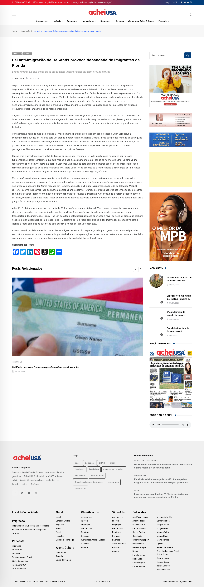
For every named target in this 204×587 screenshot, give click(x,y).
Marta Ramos (163, 540)
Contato (61, 581)
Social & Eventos (63, 560)
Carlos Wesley (139, 532)
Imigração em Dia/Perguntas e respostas (30, 526)
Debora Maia (138, 544)
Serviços (120, 21)
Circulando (137, 536)
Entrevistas (17, 550)
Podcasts (18, 541)
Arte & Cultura (65, 547)
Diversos (116, 540)
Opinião (160, 544)
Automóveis (41, 21)
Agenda (59, 556)
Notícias (15, 533)
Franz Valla (137, 559)
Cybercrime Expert (141, 540)
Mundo (59, 528)
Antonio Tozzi (139, 521)
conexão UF (80, 475)
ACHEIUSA (19, 78)
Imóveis (57, 21)
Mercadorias (88, 21)
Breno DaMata (139, 525)
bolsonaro (90, 463)
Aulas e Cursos (119, 544)
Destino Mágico (139, 547)
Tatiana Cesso (163, 569)
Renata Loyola (163, 558)
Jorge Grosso (163, 525)
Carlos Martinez (140, 528)
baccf (77, 463)
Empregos (72, 21)
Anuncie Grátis (25, 581)
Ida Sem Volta (139, 566)
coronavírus (80, 488)
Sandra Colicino (164, 562)
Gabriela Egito (139, 563)
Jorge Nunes (162, 528)
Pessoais (162, 21)
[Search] (190, 14)
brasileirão (94, 469)
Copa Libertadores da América (89, 482)
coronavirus (113, 482)
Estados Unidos (150, 461)
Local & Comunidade (25, 512)
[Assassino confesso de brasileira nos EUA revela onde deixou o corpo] (156, 281)
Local (137, 490)
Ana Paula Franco (140, 517)
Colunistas (139, 512)
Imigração (25, 31)
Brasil (137, 461)
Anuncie (84, 547)
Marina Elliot (162, 536)
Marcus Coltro (163, 532)
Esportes (60, 536)
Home (14, 31)
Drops (135, 551)
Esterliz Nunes (139, 555)
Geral (59, 512)
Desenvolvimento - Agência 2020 (177, 581)
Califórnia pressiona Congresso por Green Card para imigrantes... (46, 367)
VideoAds (118, 512)
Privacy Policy (38, 581)
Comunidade (140, 476)
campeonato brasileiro (113, 469)
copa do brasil (97, 475)
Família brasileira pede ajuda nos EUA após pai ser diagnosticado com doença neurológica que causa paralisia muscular (161, 482)
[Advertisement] (170, 169)
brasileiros (80, 469)
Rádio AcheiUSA (19, 565)
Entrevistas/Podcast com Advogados (29, 529)
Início (17, 581)
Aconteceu (61, 552)
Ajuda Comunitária (20, 561)
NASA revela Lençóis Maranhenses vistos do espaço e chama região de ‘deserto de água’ (72, 2)
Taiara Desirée (163, 566)
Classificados (90, 512)
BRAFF (102, 463)
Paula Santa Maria (165, 547)
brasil (112, 463)
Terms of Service (50, 581)
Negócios (104, 21)
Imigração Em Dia (164, 517)
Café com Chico (19, 569)
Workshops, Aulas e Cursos (141, 21)
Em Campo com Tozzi (22, 557)
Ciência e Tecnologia (65, 540)
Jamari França (163, 521)
